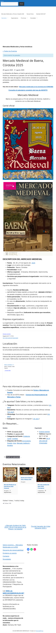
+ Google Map (7, 370)
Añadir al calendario (13, 457)
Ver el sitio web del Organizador (10, 338)
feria (14, 443)
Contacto (6, 556)
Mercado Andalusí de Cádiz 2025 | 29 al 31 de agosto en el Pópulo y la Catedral (15, 527)
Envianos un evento (10, 553)
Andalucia (26, 436)
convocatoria (26, 441)
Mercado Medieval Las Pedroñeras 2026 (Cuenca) (10, 486)
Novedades (33, 18)
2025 (33, 263)
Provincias (23, 18)
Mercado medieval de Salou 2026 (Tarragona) (43, 486)
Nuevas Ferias (30, 14)
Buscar (2, 1)
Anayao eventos (7, 334)
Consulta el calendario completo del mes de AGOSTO (28, 90)
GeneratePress (39, 630)
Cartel (9, 438)
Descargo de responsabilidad (13, 550)
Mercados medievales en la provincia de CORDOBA (36, 87)
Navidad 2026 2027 (41, 14)
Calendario (4, 18)
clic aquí (11, 412)
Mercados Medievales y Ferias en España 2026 (12, 14)
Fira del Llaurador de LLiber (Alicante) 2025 (40, 527)
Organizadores (14, 18)
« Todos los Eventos (10, 51)
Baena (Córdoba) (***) (9, 364)
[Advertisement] (28, 33)
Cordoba (15, 438)
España (9, 443)
